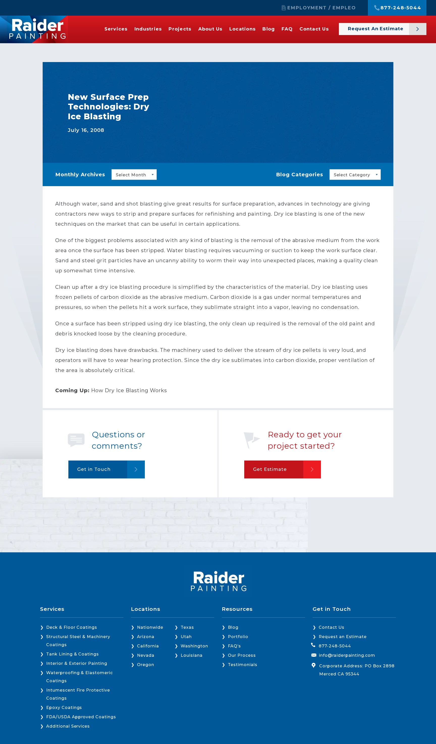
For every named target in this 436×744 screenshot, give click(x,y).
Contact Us (314, 29)
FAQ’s (234, 646)
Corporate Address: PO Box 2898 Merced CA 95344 (357, 670)
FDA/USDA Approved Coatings (81, 716)
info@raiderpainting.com (347, 655)
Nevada (145, 655)
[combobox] (134, 174)
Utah (186, 636)
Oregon (145, 664)
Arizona (145, 636)
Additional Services (68, 726)
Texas (187, 627)
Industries (148, 29)
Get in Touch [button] (94, 469)
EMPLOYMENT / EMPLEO (321, 8)
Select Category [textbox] (352, 175)
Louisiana (192, 655)
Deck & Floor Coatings (71, 627)
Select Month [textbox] (131, 175)
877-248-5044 (400, 8)
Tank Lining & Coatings (72, 654)
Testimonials (242, 664)
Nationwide (150, 627)
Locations (242, 29)
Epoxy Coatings (64, 707)
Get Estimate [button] (270, 469)
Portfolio (238, 636)
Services (116, 29)
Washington (194, 646)
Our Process (242, 655)
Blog (268, 29)
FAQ (287, 29)
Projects (180, 29)
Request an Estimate (376, 29)
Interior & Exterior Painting (76, 663)
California (148, 646)
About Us (210, 29)
